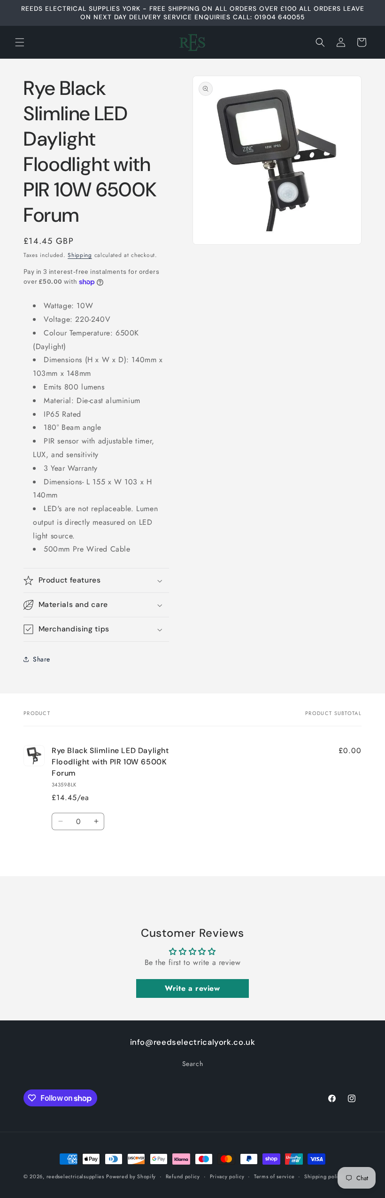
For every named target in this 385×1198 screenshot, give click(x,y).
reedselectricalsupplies (75, 1176)
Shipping (80, 255)
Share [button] (41, 659)
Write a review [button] (192, 988)
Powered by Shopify (131, 1176)
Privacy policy (227, 1176)
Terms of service (274, 1176)
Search (192, 1063)
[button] (19, 42)
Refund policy (183, 1176)
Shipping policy (324, 1176)
